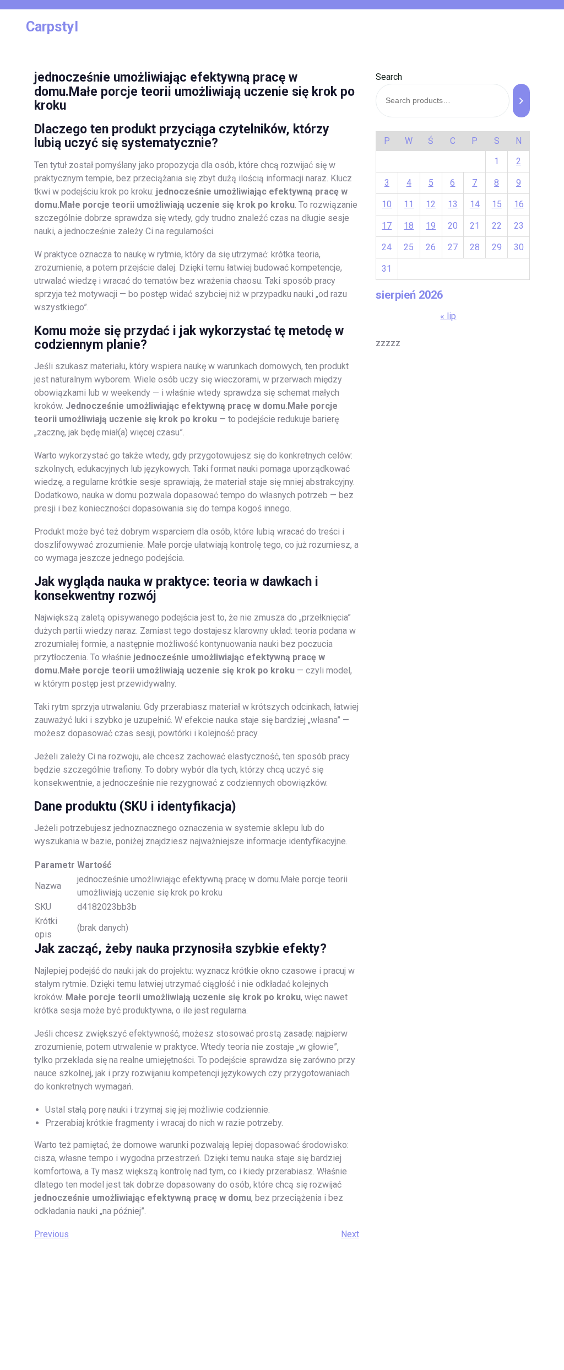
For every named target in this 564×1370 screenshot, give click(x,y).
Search (389, 77)
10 (387, 204)
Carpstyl (52, 27)
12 (431, 204)
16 (519, 204)
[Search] (521, 100)
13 (453, 204)
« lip (448, 316)
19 (431, 225)
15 (497, 204)
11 (409, 204)
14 (475, 204)
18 (409, 225)
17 (387, 225)
